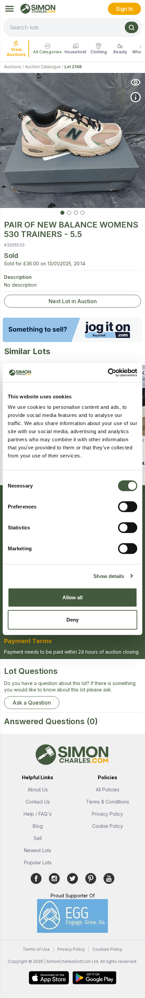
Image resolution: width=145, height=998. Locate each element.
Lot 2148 (73, 66)
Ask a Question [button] (31, 702)
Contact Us (38, 802)
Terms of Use (36, 949)
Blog (38, 826)
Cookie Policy (107, 826)
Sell (38, 838)
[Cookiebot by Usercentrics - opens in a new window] (107, 372)
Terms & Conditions (107, 802)
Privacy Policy (107, 814)
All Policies (107, 789)
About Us (38, 789)
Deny (72, 619)
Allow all (72, 597)
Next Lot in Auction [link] (73, 301)
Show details (108, 576)
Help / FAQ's (38, 814)
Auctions (12, 66)
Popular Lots (38, 862)
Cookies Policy (107, 949)
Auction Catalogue (43, 66)
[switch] (127, 506)
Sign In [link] (124, 8)
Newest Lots (37, 850)
